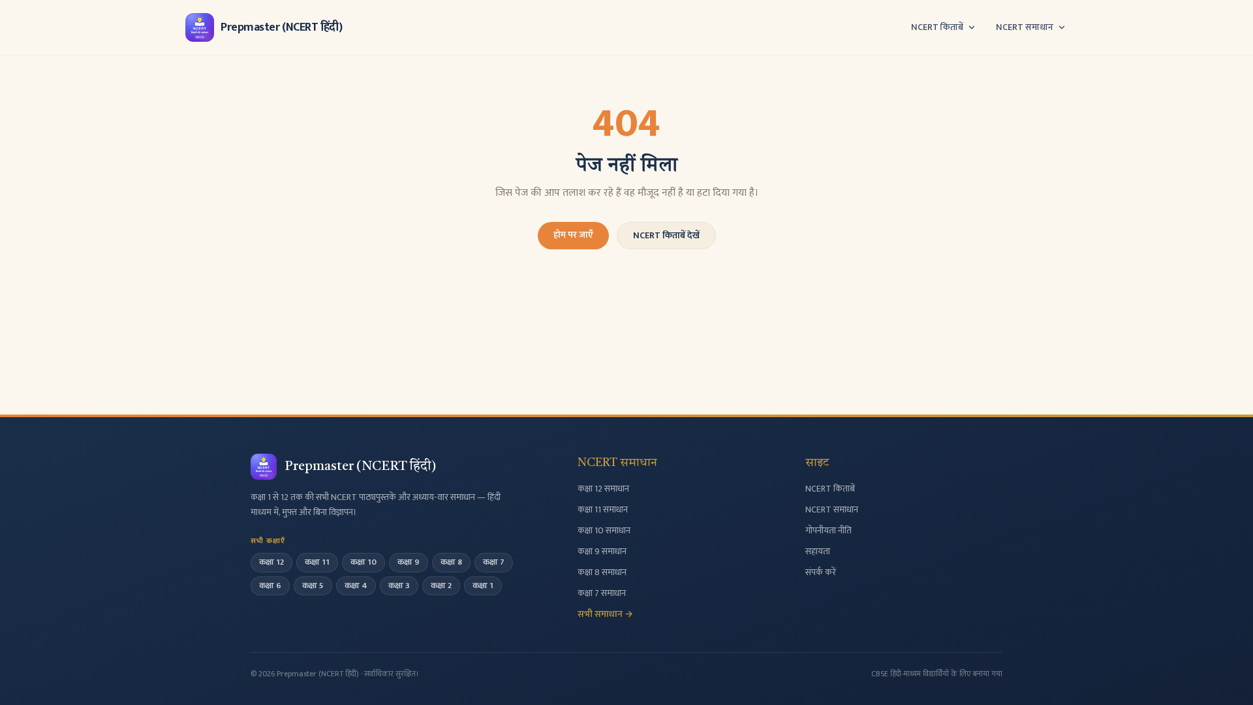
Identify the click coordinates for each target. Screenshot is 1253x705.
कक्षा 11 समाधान (603, 509)
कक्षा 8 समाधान (602, 572)
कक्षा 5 (313, 585)
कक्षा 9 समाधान (602, 551)
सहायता (817, 551)
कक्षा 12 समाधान (603, 488)
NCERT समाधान (1024, 27)
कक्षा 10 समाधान (604, 530)
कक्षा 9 (408, 562)
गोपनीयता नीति (828, 530)
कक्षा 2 (441, 585)
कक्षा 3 (399, 585)
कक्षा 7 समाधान (602, 593)
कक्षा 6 (270, 585)
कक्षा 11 (317, 562)
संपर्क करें (820, 572)
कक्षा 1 (482, 585)
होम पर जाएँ (573, 234)
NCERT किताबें (937, 27)
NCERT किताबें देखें (666, 235)
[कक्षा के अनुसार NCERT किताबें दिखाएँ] (972, 27)
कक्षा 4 (356, 585)
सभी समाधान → (605, 613)
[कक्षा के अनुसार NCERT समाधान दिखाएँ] (1062, 27)
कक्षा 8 (451, 562)
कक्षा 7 (493, 562)
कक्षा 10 (363, 562)
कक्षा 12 (271, 562)
